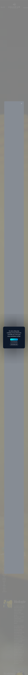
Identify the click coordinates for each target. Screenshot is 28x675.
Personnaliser (14, 344)
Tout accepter (14, 339)
